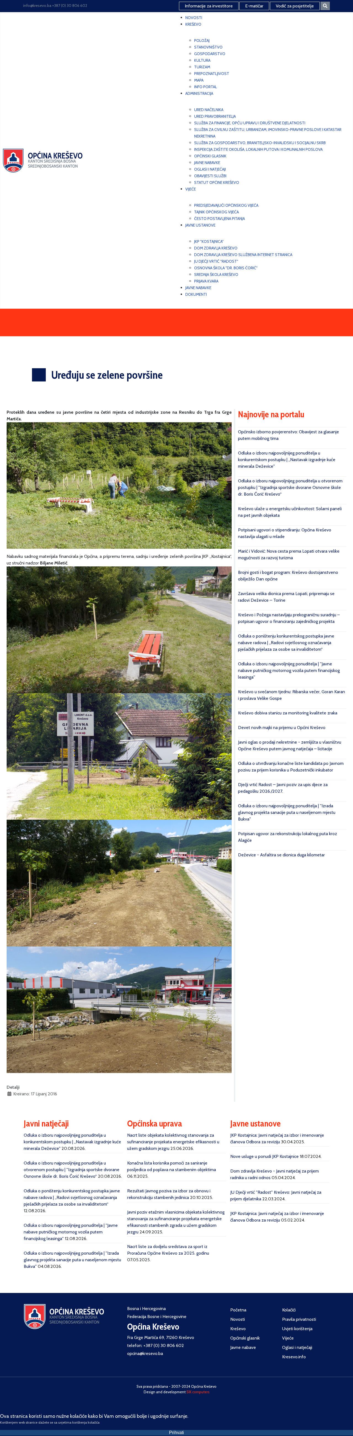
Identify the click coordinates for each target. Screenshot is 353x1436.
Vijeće (288, 1338)
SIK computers (198, 1392)
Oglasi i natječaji (297, 1347)
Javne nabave (243, 1347)
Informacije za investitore (209, 6)
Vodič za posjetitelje (295, 6)
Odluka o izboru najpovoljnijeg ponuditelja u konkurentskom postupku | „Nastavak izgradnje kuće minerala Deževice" (286, 459)
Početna (238, 1310)
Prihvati (176, 1432)
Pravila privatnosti (299, 1319)
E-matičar (254, 6)
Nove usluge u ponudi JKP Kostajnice (264, 1156)
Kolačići (289, 1310)
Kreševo (238, 1328)
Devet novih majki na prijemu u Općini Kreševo (281, 727)
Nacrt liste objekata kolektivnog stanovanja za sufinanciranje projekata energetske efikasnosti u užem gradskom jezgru (173, 1142)
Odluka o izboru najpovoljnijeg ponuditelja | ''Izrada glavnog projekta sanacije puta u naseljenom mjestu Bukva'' (286, 812)
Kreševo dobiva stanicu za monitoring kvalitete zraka (287, 713)
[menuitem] (193, 17)
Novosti (237, 1319)
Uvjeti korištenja (297, 1328)
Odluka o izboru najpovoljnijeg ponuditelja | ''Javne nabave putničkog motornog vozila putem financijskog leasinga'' (289, 670)
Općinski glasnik (245, 1338)
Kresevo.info (294, 1356)
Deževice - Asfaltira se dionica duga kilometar (281, 854)
